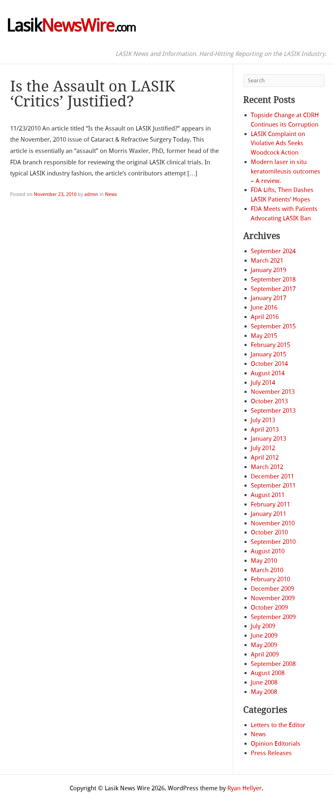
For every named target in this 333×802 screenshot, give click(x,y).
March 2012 (267, 467)
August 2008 (268, 673)
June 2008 (264, 682)
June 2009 (264, 635)
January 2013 (268, 438)
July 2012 (263, 448)
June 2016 (264, 307)
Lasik (71, 25)
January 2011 (268, 514)
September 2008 (273, 664)
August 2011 (268, 495)
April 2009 (265, 654)
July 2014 (263, 382)
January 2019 (268, 270)
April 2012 (265, 457)
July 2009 (263, 626)
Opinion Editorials (275, 743)
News (111, 194)
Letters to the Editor (278, 725)
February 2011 (270, 504)
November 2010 (273, 523)
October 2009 (269, 607)
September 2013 (273, 410)
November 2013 (273, 391)
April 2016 (265, 317)
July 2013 (263, 420)
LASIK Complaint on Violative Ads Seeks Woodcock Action (278, 143)
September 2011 (273, 485)
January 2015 (268, 354)
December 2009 (272, 588)
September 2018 (273, 279)
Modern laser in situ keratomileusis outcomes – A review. (285, 171)
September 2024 (273, 251)
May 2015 (264, 335)
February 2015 (270, 345)
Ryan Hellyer (244, 788)
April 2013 (265, 429)
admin (91, 194)
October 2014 (269, 363)
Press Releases (271, 753)
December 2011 (272, 476)
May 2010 (264, 560)
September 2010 (273, 542)
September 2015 (273, 326)
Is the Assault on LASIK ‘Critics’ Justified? (92, 93)
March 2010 (267, 570)
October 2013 (269, 401)
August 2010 (268, 551)
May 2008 (264, 692)
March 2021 (267, 260)
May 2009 (264, 645)
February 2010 (270, 579)
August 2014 (268, 373)
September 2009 (273, 617)
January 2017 (268, 298)
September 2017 (273, 289)
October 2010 (269, 532)
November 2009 (273, 598)
